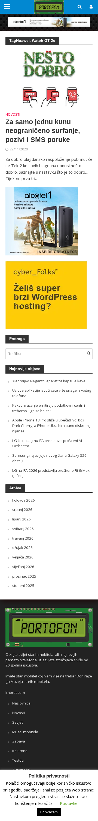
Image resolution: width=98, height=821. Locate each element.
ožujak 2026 (22, 547)
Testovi (18, 760)
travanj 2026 (22, 538)
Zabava (18, 741)
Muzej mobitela (25, 731)
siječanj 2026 (23, 566)
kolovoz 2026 (23, 500)
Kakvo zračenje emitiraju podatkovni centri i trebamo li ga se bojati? (48, 408)
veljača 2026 (22, 557)
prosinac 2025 (24, 576)
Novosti (12, 115)
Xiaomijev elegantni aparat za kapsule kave (48, 381)
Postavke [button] (69, 803)
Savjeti (17, 722)
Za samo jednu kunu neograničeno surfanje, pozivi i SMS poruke (42, 130)
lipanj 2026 (21, 519)
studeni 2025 (23, 585)
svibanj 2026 (23, 528)
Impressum (15, 692)
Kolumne (19, 750)
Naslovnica (21, 703)
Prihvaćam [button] (49, 812)
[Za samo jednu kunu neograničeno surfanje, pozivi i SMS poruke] (49, 78)
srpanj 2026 (22, 509)
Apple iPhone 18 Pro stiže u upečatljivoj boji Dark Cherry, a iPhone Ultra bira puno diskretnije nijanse (52, 425)
